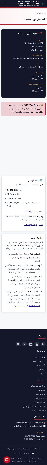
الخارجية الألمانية (40, 402)
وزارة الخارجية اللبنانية (38, 386)
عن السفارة (42, 369)
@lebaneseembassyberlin (31, 67)
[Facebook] (43, 344)
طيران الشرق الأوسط (39, 410)
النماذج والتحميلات (27, 258)
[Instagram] (37, 344)
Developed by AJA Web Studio (23, 461)
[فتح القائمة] (4, 4)
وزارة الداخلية (41, 394)
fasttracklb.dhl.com (21, 112)
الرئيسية (43, 13)
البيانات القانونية (22, 458)
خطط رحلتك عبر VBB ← (34, 211)
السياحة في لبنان (40, 398)
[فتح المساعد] (7, 459)
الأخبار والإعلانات (40, 365)
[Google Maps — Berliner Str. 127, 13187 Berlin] (18, 344)
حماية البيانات (10, 458)
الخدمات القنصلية (40, 357)
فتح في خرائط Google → (33, 225)
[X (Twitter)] (24, 344)
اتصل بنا (43, 373)
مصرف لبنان (42, 390)
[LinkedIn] (30, 344)
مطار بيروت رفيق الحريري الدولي (34, 406)
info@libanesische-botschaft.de (28, 58)
